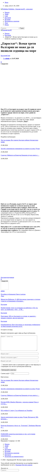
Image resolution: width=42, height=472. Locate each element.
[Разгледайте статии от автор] (5, 289)
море (12, 277)
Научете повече (27, 465)
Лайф (6, 14)
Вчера (7, 25)
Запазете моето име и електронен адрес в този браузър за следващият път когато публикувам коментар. (21, 365)
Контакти (8, 455)
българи (3, 277)
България (8, 18)
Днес (6, 23)
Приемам (18, 465)
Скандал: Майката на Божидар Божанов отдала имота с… (20, 155)
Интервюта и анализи (12, 21)
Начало (7, 12)
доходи (8, 277)
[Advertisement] (21, 86)
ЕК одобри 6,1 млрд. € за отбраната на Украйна (16, 410)
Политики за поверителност (14, 456)
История (7, 19)
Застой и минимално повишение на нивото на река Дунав (20, 148)
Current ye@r (5, 373)
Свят (6, 16)
